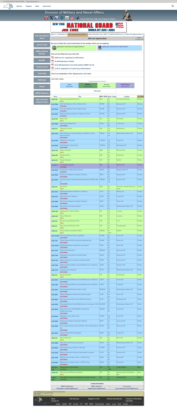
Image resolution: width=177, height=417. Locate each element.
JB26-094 (54, 119)
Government (47, 6)
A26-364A (54, 170)
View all (97, 91)
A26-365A (54, 175)
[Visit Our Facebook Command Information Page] (56, 18)
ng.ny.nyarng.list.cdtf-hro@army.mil (126, 388)
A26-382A (54, 299)
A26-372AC (55, 246)
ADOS (88, 85)
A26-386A (54, 326)
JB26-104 (54, 129)
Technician (62, 34)
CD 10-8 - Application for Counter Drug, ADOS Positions (73, 69)
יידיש (81, 404)
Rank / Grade (112, 97)
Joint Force (125, 85)
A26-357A (54, 192)
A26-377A (54, 270)
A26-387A (54, 333)
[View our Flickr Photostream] (67, 18)
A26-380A (54, 362)
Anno (55, 97)
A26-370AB (55, 236)
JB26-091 (54, 99)
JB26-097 (54, 160)
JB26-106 (54, 338)
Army (106, 85)
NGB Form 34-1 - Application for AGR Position (69, 58)
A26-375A (54, 260)
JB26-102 (54, 231)
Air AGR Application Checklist (64, 61)
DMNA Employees (42, 93)
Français (125, 404)
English (58, 404)
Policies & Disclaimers (114, 399)
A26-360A (54, 109)
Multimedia (42, 80)
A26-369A (54, 206)
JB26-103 (54, 275)
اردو (131, 404)
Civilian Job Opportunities (134, 34)
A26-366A (54, 180)
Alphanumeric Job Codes (82, 74)
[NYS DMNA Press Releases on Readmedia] (61, 18)
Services (19, 6)
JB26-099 (54, 216)
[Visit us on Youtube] (46, 18)
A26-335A (54, 141)
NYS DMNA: (38, 392)
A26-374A (54, 255)
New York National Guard (42, 37)
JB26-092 (54, 373)
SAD (106, 34)
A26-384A (54, 316)
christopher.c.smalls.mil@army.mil (67, 388)
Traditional (116, 34)
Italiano (108, 404)
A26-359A (54, 104)
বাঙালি (86, 404)
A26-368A (54, 201)
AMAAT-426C (54, 379)
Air (69, 85)
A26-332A (54, 134)
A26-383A (54, 309)
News (37, 6)
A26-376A (54, 265)
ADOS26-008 (54, 369)
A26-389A (54, 348)
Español (64, 404)
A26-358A (54, 124)
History (42, 86)
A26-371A (54, 241)
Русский (75, 404)
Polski (119, 404)
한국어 (91, 404)
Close (141, 96)
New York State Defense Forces (42, 101)
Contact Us (55, 401)
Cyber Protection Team (95, 34)
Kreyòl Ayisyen (99, 404)
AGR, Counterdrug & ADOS (77, 34)
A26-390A (54, 353)
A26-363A (54, 290)
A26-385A (54, 321)
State (54, 34)
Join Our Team (42, 45)
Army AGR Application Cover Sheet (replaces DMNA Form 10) (74, 65)
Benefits (42, 60)
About (53, 399)
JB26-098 (54, 211)
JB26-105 (54, 187)
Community (42, 73)
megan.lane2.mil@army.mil (96, 388)
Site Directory (74, 399)
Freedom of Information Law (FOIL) (134, 400)
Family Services (42, 67)
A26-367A (54, 197)
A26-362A (54, 145)
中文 (70, 404)
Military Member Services (42, 52)
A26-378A (54, 285)
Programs (29, 6)
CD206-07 (54, 165)
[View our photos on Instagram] (72, 18)
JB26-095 (54, 150)
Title (79, 97)
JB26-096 (54, 155)
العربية (114, 404)
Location (127, 97)
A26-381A (54, 295)
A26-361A (54, 114)
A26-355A (54, 304)
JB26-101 (54, 226)
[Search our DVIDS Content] (77, 18)
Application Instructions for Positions (70, 47)
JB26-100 (54, 221)
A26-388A (54, 343)
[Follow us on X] (51, 18)
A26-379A (54, 358)
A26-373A (54, 250)
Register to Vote (93, 399)
